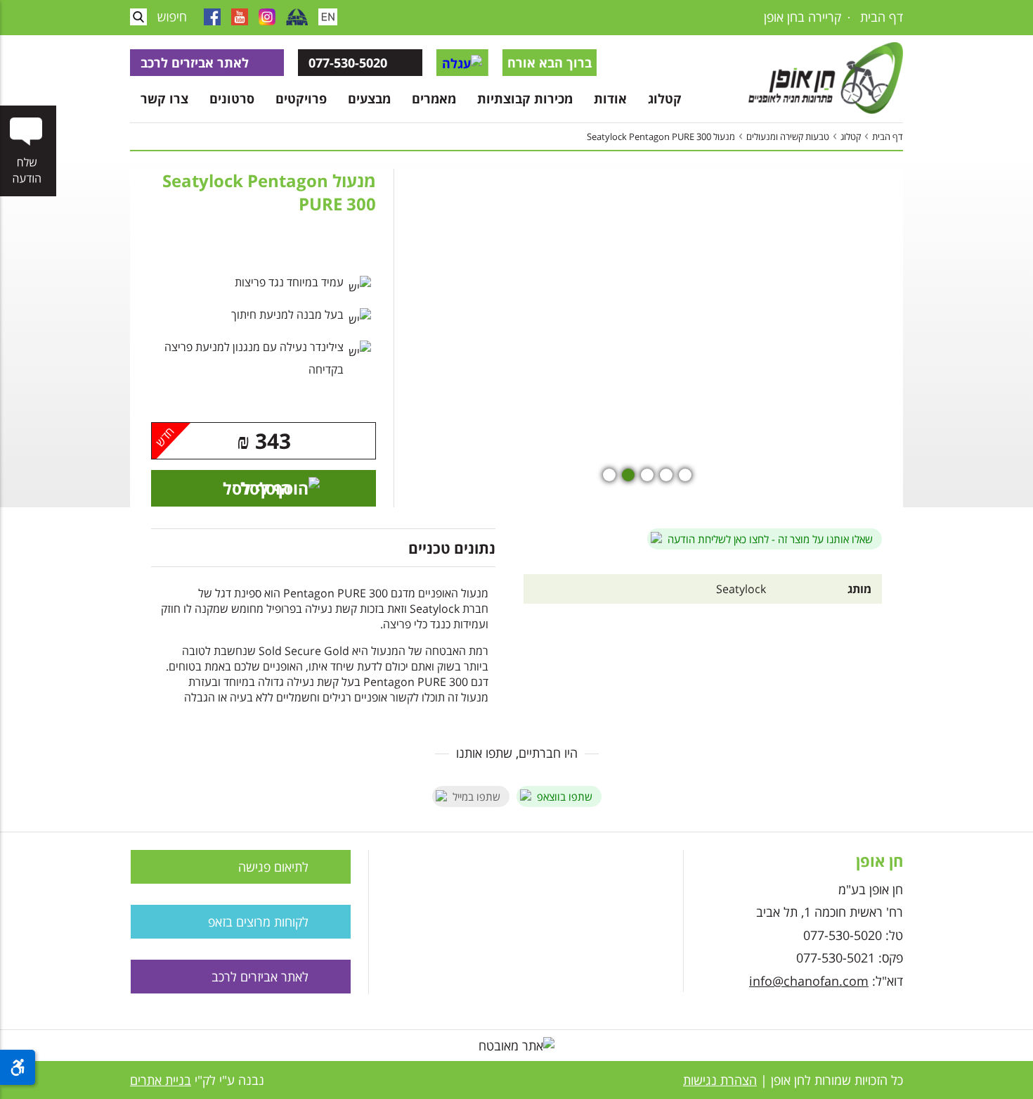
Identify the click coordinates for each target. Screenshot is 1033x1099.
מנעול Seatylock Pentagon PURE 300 (661, 136)
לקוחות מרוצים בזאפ (258, 921)
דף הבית (881, 16)
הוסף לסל (257, 488)
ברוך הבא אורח (549, 62)
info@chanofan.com (809, 980)
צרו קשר (164, 98)
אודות (610, 98)
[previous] (850, 338)
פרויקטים (301, 98)
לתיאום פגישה (273, 866)
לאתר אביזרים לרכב (195, 62)
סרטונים (231, 98)
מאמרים (434, 98)
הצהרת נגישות (720, 1080)
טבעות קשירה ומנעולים (787, 136)
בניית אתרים (160, 1080)
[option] (647, 339)
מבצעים (369, 98)
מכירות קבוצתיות (525, 98)
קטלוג (665, 98)
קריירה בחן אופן (802, 16)
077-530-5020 (347, 62)
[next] (464, 338)
